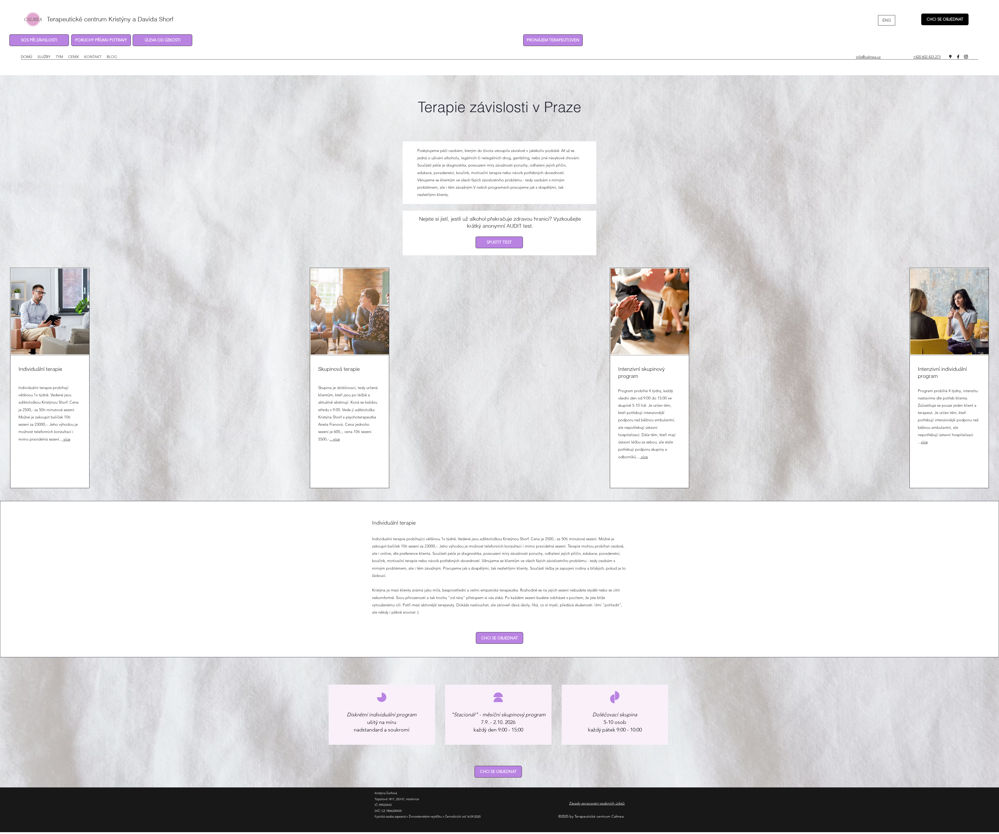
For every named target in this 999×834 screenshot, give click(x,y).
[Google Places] (950, 56)
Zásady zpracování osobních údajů (597, 803)
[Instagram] (966, 56)
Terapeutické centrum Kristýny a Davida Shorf (110, 19)
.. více (335, 439)
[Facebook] (958, 56)
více (66, 439)
